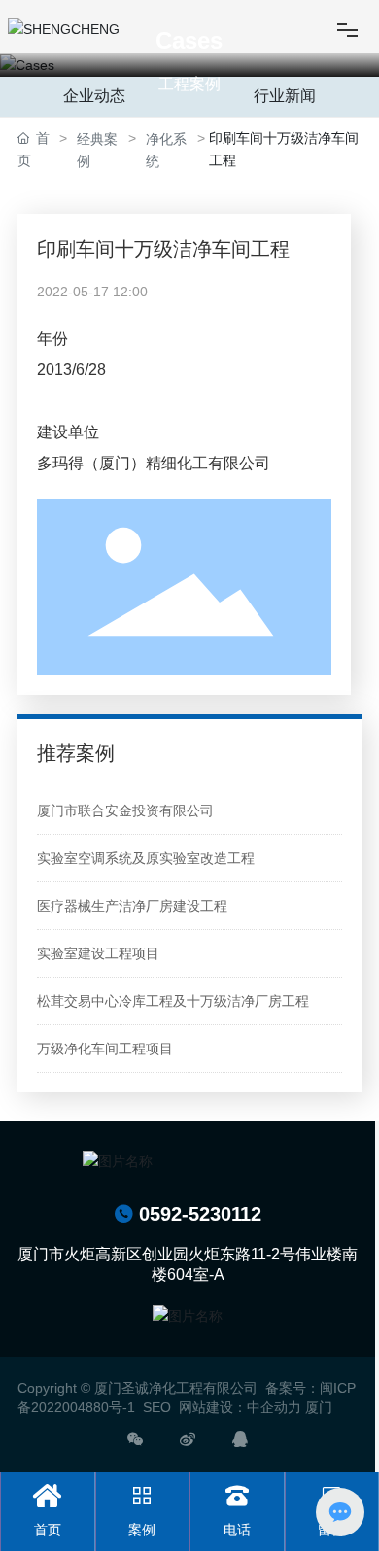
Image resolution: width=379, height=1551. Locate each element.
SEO (157, 1407)
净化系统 (166, 150)
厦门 (318, 1407)
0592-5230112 (187, 1213)
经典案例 (97, 150)
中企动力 (274, 1407)
